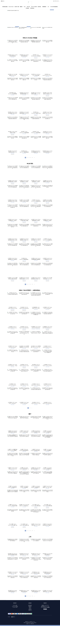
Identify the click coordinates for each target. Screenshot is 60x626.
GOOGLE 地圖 (15, 605)
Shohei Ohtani (11, 6)
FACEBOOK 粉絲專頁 (15, 606)
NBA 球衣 (28, 6)
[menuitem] (25, 157)
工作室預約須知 (32, 8)
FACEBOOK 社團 (15, 607)
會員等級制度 (30, 605)
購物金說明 (30, 606)
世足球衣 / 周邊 (17, 6)
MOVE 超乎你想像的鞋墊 (54, 6)
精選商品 (21, 6)
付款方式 (30, 608)
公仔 (48, 6)
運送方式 (30, 607)
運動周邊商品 (44, 6)
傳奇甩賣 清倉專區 (5, 6)
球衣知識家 (27, 8)
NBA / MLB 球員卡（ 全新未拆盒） (36, 6)
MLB (24, 6)
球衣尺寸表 (30, 610)
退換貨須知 (30, 609)
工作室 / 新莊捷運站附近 (45, 607)
